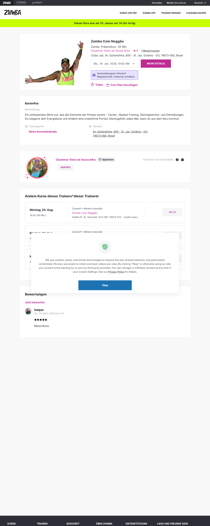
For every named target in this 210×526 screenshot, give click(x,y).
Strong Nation (21, 3)
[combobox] (114, 63)
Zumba (7, 3)
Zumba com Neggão (84, 212)
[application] (105, 263)
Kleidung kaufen (196, 13)
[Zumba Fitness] (12, 12)
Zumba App (149, 13)
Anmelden (157, 3)
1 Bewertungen (150, 50)
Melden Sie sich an (176, 3)
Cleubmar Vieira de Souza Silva (110, 50)
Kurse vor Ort (128, 13)
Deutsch (198, 3)
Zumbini (37, 3)
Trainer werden (171, 13)
